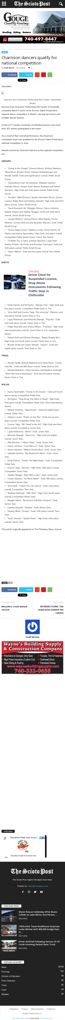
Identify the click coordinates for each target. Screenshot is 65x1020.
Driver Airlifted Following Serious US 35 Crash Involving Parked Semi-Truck (39, 943)
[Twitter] (36, 892)
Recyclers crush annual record (14, 608)
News (10, 49)
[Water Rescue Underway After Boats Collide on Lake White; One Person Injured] (9, 916)
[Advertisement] (27, 557)
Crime (4, 985)
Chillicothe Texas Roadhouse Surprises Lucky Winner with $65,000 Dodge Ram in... (39, 929)
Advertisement (37, 1009)
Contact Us (51, 1009)
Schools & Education (11, 976)
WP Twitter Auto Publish (21, 1018)
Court (4, 990)
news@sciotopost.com (38, 886)
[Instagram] (30, 892)
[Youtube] (42, 892)
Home (4, 49)
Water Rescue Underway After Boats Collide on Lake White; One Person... (38, 913)
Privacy (25, 1009)
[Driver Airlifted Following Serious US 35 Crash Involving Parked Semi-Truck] (9, 945)
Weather (5, 994)
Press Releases (8, 981)
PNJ (10, 583)
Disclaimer (14, 1009)
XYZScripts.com (46, 1018)
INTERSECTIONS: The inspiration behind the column (50, 609)
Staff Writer (9, 68)
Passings (6, 972)
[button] (60, 4)
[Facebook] (23, 892)
